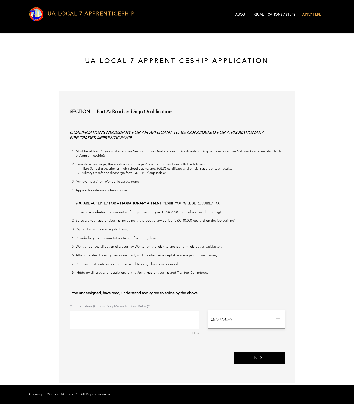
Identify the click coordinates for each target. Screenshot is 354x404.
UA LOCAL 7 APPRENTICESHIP (91, 13)
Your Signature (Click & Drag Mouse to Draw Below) (109, 306)
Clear (195, 333)
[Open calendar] (278, 319)
